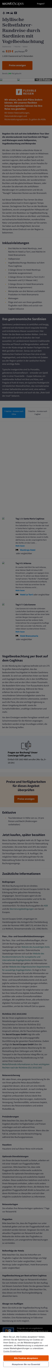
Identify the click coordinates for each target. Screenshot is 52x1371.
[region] (26, 1351)
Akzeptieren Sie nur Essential (26, 1364)
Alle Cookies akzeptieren (26, 1358)
